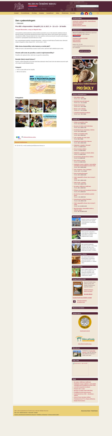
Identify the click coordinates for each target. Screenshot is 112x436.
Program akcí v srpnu (79, 388)
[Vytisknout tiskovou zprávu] (22, 137)
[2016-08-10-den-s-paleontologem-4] (22, 112)
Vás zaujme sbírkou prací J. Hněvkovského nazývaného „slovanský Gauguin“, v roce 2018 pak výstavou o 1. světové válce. (88, 259)
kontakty (36, 412)
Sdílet (18, 137)
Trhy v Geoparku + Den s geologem (82, 169)
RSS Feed (97, 13)
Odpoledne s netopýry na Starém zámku (84, 153)
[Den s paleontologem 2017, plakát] (50, 127)
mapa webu (30, 412)
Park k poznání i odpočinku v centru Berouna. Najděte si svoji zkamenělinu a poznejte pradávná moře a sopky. (89, 234)
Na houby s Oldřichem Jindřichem (82, 186)
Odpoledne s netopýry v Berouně (82, 145)
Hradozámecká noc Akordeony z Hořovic (84, 130)
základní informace (24, 412)
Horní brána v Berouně (78, 22)
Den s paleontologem (25, 20)
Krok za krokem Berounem (81, 173)
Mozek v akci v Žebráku (80, 108)
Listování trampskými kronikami (82, 112)
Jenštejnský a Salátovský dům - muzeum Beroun (84, 21)
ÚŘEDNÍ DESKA (77, 41)
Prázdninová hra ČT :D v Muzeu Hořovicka (84, 399)
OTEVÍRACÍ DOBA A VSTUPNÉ (80, 38)
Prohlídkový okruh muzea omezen (82, 392)
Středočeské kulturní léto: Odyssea (83, 141)
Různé (74, 379)
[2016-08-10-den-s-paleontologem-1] (22, 127)
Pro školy (34, 14)
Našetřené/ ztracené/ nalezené (81, 101)
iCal (18, 412)
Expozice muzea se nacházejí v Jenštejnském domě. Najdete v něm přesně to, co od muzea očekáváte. (88, 221)
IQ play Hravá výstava (79, 105)
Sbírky (57, 14)
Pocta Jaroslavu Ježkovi (80, 149)
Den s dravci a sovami (79, 160)
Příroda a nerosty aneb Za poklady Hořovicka (85, 190)
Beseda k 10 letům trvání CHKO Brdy (83, 126)
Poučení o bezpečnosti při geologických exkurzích (25, 414)
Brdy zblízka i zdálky (79, 97)
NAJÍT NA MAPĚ (76, 40)
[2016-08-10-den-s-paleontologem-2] (50, 112)
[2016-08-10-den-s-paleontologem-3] (36, 112)
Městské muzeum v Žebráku (79, 25)
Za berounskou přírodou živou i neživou (83, 156)
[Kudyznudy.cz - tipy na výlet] (80, 375)
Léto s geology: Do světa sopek (82, 137)
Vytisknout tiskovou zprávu (29, 137)
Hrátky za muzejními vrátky (81, 122)
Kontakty (41, 14)
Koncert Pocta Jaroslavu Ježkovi (82, 397)
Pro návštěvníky (24, 14)
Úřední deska (65, 13)
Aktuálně (16, 14)
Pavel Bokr (20, 23)
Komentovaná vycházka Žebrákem (82, 199)
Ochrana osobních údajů (53, 414)
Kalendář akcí (49, 14)
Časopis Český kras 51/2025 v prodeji (82, 297)
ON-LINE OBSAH (88, 294)
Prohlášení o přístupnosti (42, 414)
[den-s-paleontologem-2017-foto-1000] (36, 127)
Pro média (72, 13)
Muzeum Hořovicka (77, 24)
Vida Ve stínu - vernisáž (80, 182)
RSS (15, 412)
